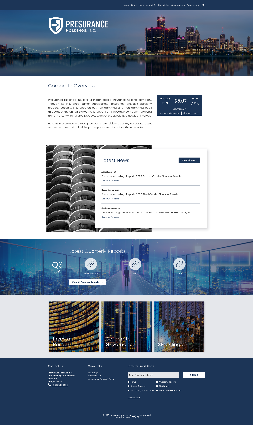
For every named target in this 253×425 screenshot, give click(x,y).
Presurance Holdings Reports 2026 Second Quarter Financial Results (141, 176)
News (133, 381)
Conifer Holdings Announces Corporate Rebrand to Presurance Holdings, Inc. (146, 212)
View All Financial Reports (86, 282)
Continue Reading (110, 180)
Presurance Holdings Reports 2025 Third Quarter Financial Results (139, 194)
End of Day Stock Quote (142, 390)
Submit (194, 374)
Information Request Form (104, 379)
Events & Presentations (170, 390)
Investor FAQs (98, 376)
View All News (189, 160)
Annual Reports (138, 386)
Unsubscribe (134, 397)
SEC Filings (96, 372)
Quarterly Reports (167, 381)
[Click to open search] (202, 5)
